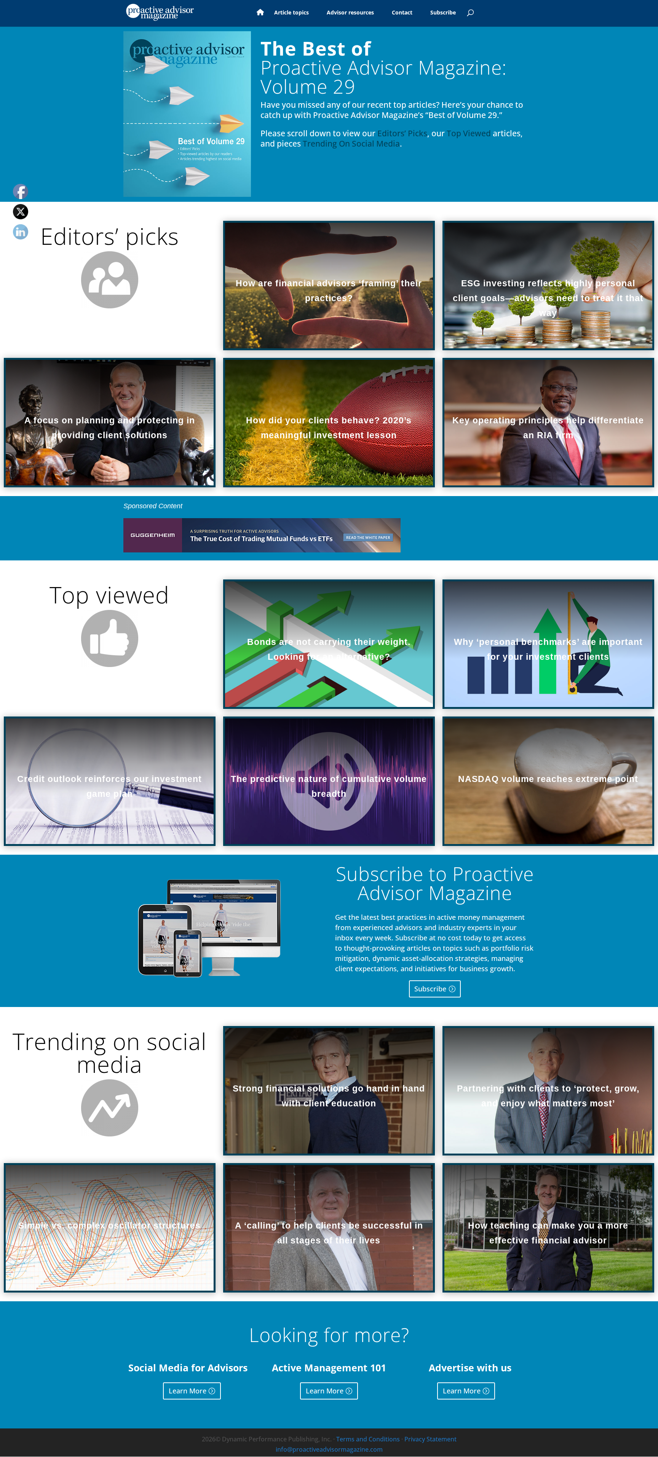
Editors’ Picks (402, 133)
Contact (402, 13)
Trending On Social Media (351, 143)
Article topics (291, 13)
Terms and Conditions (368, 1439)
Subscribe (443, 13)
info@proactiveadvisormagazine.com (329, 1449)
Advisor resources (350, 13)
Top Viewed (469, 133)
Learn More (187, 1390)
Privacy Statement (430, 1439)
